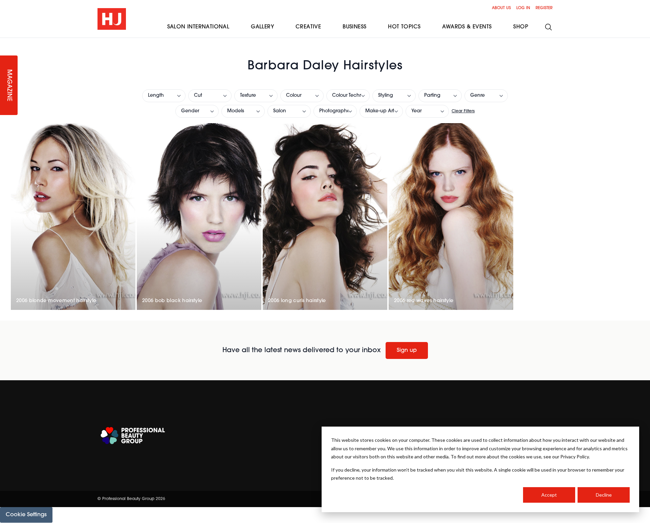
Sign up (407, 350)
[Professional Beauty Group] (133, 436)
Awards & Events (467, 27)
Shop (520, 27)
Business (354, 27)
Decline (604, 495)
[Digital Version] (5, 42)
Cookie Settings (26, 515)
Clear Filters (463, 111)
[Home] (112, 19)
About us (501, 8)
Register (544, 8)
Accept (549, 495)
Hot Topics (404, 27)
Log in (523, 8)
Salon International (198, 27)
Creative (308, 27)
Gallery (262, 27)
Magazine (9, 85)
